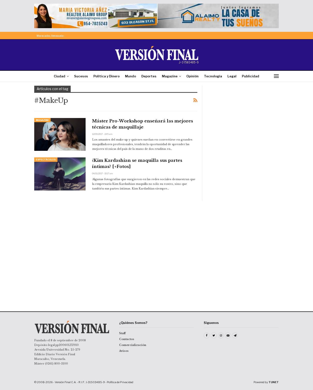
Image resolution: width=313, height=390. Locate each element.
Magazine (170, 76)
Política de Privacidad (120, 382)
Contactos (126, 339)
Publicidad (250, 76)
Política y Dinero (106, 76)
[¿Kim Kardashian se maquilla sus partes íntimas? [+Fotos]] (60, 173)
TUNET (273, 382)
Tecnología (213, 76)
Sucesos (81, 76)
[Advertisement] (243, 116)
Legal (231, 76)
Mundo (130, 76)
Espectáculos (46, 159)
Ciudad (59, 76)
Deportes (148, 76)
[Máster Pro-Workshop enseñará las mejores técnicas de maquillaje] (60, 134)
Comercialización (132, 345)
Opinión (192, 76)
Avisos (124, 351)
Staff (122, 333)
